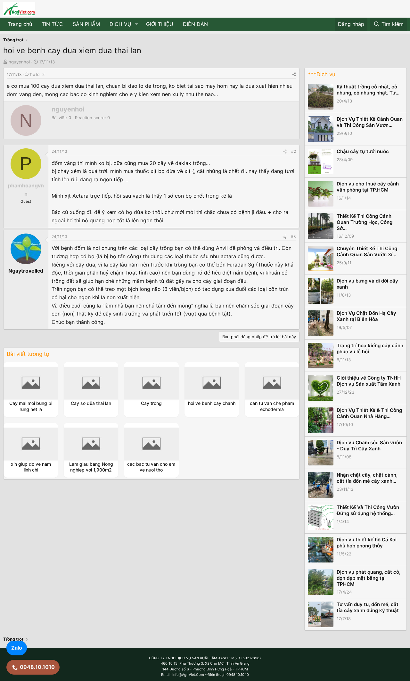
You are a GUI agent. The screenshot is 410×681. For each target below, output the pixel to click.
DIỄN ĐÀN (195, 24)
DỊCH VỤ (120, 24)
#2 (293, 151)
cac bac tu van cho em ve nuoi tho (151, 466)
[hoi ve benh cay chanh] (212, 383)
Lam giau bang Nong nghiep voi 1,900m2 (91, 466)
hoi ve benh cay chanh (211, 403)
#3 (293, 236)
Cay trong (151, 403)
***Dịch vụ (321, 74)
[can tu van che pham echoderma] (272, 383)
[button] (136, 24)
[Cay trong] (151, 383)
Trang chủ (20, 24)
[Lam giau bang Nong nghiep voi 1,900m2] (91, 444)
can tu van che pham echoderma (272, 406)
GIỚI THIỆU (159, 24)
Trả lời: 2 (37, 74)
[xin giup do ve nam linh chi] (31, 444)
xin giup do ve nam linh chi (31, 466)
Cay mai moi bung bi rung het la (30, 406)
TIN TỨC (52, 24)
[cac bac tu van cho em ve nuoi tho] (151, 444)
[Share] (294, 74)
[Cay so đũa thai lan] (91, 383)
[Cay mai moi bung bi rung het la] (31, 383)
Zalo (16, 647)
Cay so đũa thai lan (91, 403)
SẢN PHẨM (86, 24)
